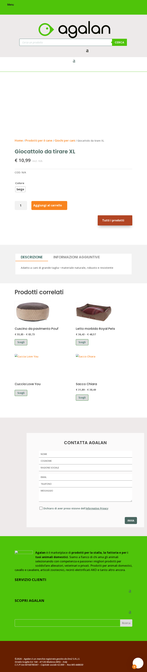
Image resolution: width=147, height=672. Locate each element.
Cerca (119, 42)
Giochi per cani (65, 140)
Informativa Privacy (97, 508)
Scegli (21, 342)
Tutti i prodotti (113, 220)
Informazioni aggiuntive (76, 257)
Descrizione (32, 257)
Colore (19, 183)
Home (19, 140)
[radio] (20, 189)
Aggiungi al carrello (47, 205)
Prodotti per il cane (38, 140)
